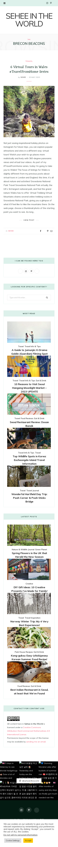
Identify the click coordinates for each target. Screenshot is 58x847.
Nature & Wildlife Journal (23, 549)
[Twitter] (44, 231)
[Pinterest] (47, 231)
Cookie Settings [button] (13, 840)
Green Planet (41, 549)
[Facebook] (40, 231)
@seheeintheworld (30, 781)
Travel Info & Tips (32, 346)
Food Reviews (27, 418)
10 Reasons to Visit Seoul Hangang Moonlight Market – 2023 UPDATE (29, 388)
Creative (29, 583)
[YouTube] (36, 810)
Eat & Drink (41, 380)
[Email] (51, 231)
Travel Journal (32, 490)
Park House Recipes (24, 652)
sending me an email (36, 741)
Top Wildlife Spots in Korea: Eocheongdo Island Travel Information (29, 460)
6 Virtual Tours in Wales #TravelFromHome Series (29, 69)
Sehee (23, 77)
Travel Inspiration (32, 618)
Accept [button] (28, 840)
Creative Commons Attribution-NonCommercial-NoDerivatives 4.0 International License (28, 731)
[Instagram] (21, 809)
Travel (29, 61)
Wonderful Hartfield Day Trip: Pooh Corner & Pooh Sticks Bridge (29, 498)
